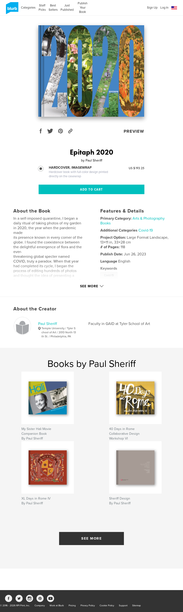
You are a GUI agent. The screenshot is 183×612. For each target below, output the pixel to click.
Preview (134, 131)
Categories (28, 8)
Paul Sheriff (47, 323)
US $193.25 (136, 168)
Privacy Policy (88, 605)
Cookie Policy (107, 605)
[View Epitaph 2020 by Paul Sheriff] (91, 71)
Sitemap (136, 605)
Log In (164, 8)
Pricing (72, 605)
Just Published (67, 8)
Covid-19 (145, 230)
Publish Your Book (82, 7)
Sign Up (152, 8)
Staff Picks (42, 8)
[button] (174, 8)
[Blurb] (11, 10)
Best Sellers (53, 8)
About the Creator (34, 309)
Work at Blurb (57, 605)
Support (123, 605)
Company (40, 605)
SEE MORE (91, 538)
